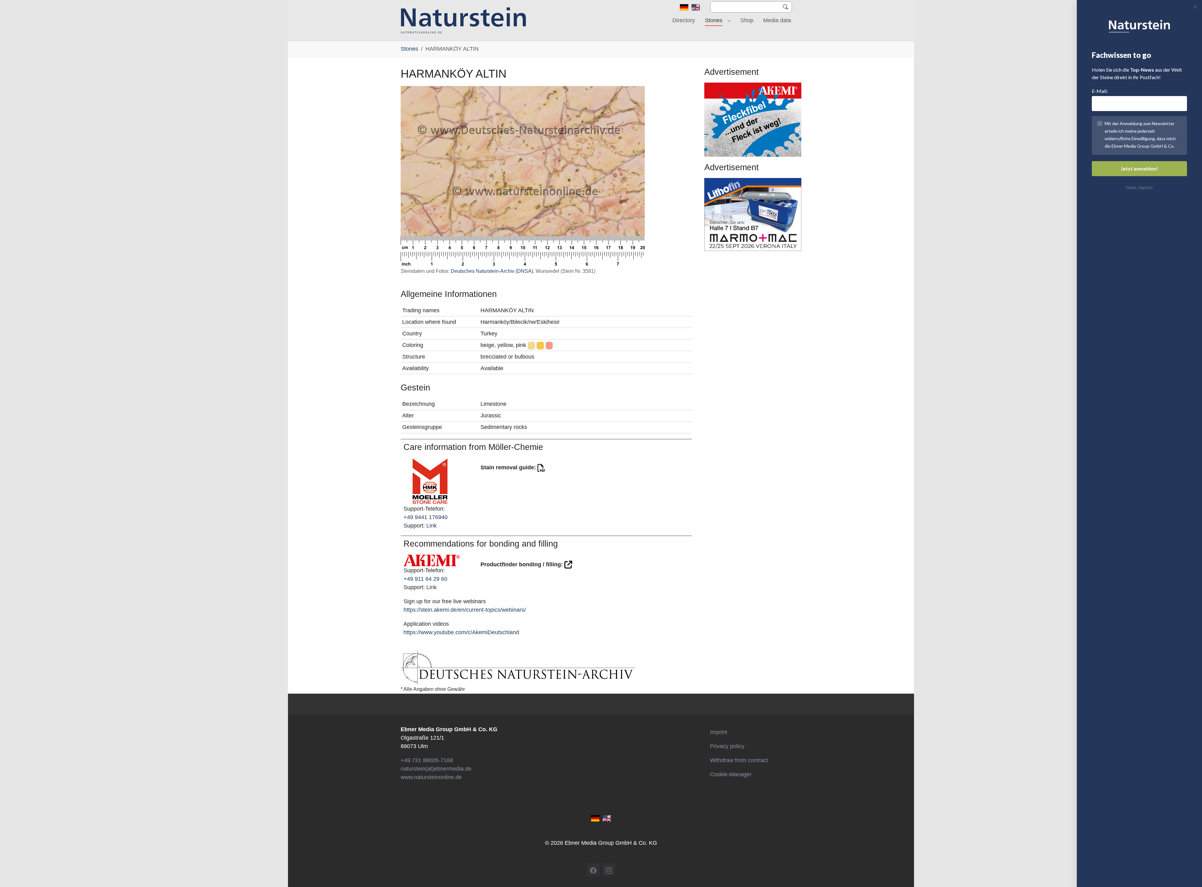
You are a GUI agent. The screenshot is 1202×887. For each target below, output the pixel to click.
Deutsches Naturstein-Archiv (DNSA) (492, 271)
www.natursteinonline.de (431, 777)
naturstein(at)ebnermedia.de (436, 769)
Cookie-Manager (731, 774)
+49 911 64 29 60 (425, 579)
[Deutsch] (684, 7)
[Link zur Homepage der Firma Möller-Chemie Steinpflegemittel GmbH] (430, 481)
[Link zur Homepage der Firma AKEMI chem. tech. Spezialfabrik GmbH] (431, 560)
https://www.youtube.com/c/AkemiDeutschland (461, 632)
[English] (695, 7)
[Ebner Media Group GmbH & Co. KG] (463, 20)
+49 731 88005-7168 (427, 760)
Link (431, 526)
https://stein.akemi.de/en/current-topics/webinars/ (464, 610)
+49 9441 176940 (425, 517)
